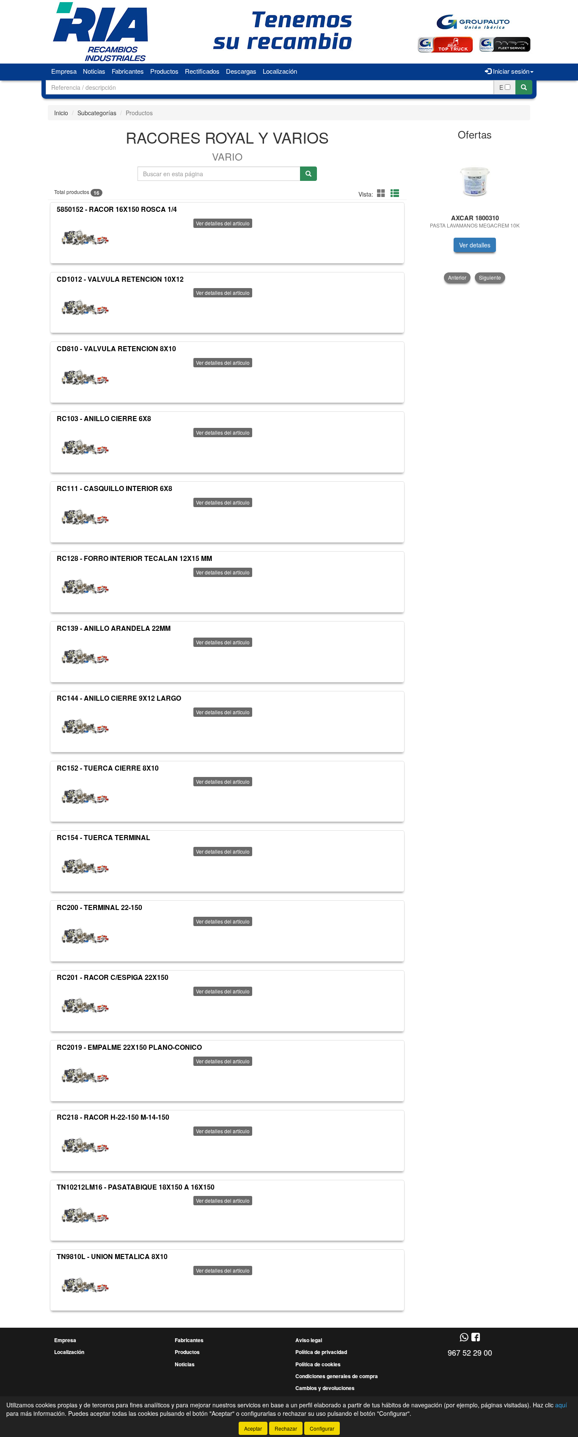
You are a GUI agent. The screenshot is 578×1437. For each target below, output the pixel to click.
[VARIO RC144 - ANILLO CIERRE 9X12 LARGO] (85, 726)
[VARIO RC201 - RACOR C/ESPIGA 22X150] (85, 1006)
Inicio (61, 112)
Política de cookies (318, 1364)
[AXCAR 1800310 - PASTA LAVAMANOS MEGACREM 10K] (475, 177)
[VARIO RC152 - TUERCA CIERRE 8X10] (85, 796)
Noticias (94, 71)
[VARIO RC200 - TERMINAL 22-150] (85, 936)
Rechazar (286, 1428)
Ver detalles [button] (474, 245)
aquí (561, 1405)
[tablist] (475, 214)
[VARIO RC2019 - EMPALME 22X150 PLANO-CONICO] (85, 1075)
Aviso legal (308, 1340)
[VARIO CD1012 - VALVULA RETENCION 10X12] (85, 307)
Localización (280, 71)
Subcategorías (96, 112)
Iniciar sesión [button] (510, 71)
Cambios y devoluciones (325, 1388)
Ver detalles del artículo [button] (223, 223)
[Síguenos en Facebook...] (475, 1338)
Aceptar (253, 1428)
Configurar (322, 1428)
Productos (164, 71)
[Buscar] (523, 87)
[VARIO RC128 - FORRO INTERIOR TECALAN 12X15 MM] (85, 587)
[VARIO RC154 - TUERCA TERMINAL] (85, 866)
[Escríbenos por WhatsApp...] (464, 1338)
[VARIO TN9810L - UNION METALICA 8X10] (85, 1285)
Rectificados (202, 71)
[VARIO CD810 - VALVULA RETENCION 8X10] (85, 377)
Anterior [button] (457, 277)
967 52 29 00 (470, 1352)
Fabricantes (128, 71)
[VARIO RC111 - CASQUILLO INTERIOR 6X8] (85, 517)
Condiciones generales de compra (336, 1376)
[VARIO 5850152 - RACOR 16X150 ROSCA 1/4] (85, 237)
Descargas (241, 71)
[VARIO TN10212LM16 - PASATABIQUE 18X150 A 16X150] (85, 1215)
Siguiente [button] (490, 277)
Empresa (64, 71)
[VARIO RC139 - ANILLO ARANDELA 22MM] (85, 656)
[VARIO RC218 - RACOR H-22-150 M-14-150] (85, 1145)
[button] (382, 193)
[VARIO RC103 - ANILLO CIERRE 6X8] (85, 447)
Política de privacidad (321, 1352)
